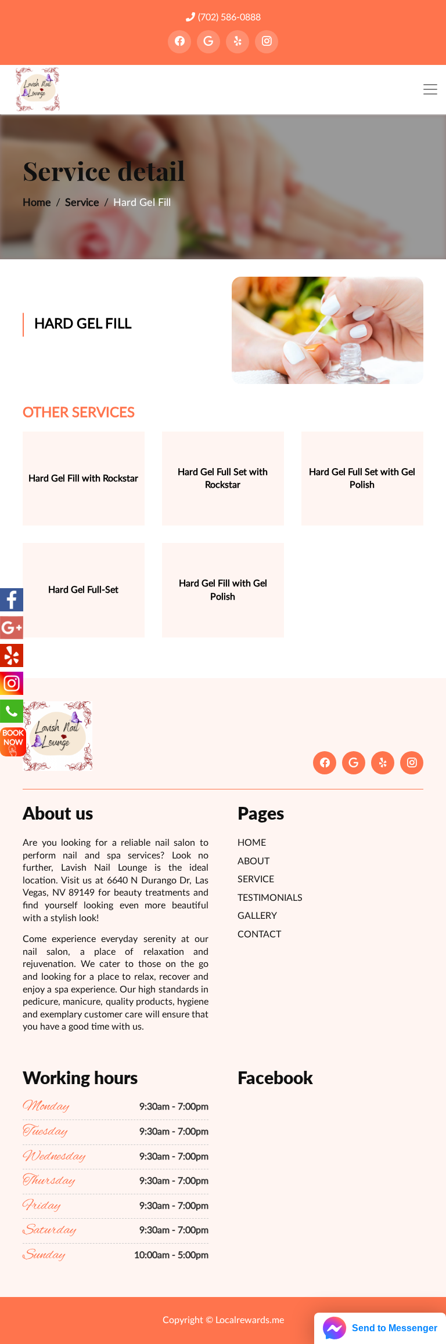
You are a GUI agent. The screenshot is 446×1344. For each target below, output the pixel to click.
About (253, 861)
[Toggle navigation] (430, 89)
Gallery (257, 916)
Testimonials (270, 898)
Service (82, 203)
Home (37, 203)
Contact (259, 934)
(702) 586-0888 (229, 17)
